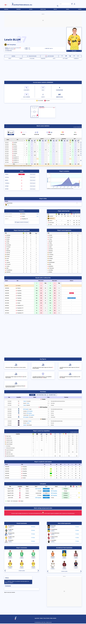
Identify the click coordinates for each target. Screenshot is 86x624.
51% (69, 436)
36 (70, 144)
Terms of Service (46, 618)
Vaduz (52, 488)
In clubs (32, 394)
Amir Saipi (54, 525)
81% (69, 438)
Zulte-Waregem (52, 262)
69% (74, 216)
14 (77, 244)
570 (68, 222)
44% (79, 220)
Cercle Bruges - (27, 421)
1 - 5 (48, 415)
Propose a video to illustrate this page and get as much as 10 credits (17, 582)
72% (60, 436)
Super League (8, 436)
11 (23, 239)
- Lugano (27, 409)
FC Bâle (7, 241)
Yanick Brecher (54, 529)
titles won (32, 58)
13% (76, 438)
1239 (41, 438)
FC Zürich (8, 237)
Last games (65, 58)
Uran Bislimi (54, 540)
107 (33, 436)
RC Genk (7, 256)
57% (79, 222)
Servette (7, 239)
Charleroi (14, 144)
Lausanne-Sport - (28, 415)
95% (74, 224)
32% (72, 436)
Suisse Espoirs (51, 222)
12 (23, 241)
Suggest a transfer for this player (22, 222)
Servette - (27, 413)
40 (70, 151)
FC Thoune (8, 246)
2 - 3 (48, 421)
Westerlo (50, 252)
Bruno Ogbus (76, 556)
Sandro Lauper (12, 536)
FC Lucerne (8, 264)
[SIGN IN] (74, 4)
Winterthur (8, 250)
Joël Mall (21, 556)
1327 (78, 151)
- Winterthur (26, 405)
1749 (65, 216)
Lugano (7, 248)
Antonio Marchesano (55, 533)
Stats (54, 58)
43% (76, 222)
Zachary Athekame (64, 567)
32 (26, 144)
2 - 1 (48, 405)
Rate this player (32, 174)
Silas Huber (64, 556)
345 (45, 149)
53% (76, 216)
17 (26, 155)
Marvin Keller (33, 556)
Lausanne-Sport (38, 493)
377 (56, 151)
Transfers (43, 58)
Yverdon (14, 155)
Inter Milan (51, 270)
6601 (55, 436)
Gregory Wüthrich (10, 566)
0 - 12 (48, 403)
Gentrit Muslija (53, 556)
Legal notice (37, 618)
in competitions (52, 394)
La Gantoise (51, 254)
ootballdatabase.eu (22, 4)
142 (56, 216)
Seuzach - (26, 403)
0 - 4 (46, 490)
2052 (35, 151)
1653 (78, 155)
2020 (68, 220)
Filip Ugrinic (11, 540)
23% (79, 216)
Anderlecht (8, 272)
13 (23, 237)
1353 (35, 155)
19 (61, 216)
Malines (50, 260)
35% (79, 224)
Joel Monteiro (11, 525)
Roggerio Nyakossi (52, 567)
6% (72, 438)
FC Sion (7, 243)
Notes (10, 58)
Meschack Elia (11, 533)
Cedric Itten (11, 529)
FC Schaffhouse (9, 270)
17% (76, 436)
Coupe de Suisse (9, 438)
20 (70, 155)
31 (26, 151)
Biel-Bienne (51, 266)
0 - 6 (46, 495)
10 (70, 220)
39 (70, 149)
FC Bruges (51, 258)
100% (74, 222)
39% (76, 220)
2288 (78, 149)
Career (20, 58)
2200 (41, 436)
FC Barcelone (51, 268)
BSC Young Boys (11, 45)
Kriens (7, 260)
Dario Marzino (10, 556)
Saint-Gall (8, 252)
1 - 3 (48, 401)
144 (34, 142)
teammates (76, 58)
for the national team (41, 394)
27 (70, 216)
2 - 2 (48, 411)
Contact (41, 618)
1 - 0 (48, 409)
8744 (68, 216)
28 (26, 149)
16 (26, 153)
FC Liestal (39, 490)
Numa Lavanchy (55, 536)
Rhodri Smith (33, 566)
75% (60, 438)
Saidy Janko (21, 566)
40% (76, 224)
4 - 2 (46, 488)
